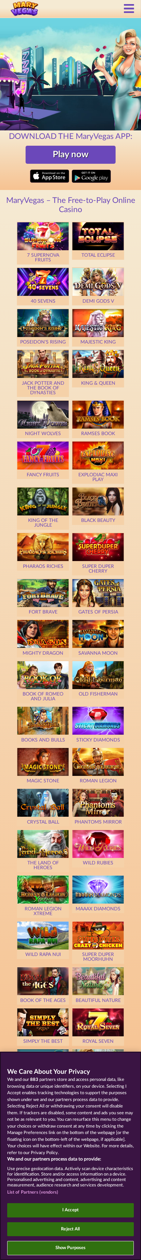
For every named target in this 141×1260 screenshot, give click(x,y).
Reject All (70, 1229)
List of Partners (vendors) (32, 1192)
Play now (71, 154)
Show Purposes (70, 1248)
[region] (70, 1156)
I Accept (70, 1210)
